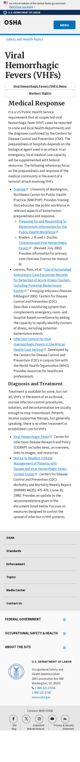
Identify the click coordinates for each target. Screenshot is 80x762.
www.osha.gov (41, 697)
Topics (11, 577)
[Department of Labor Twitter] (26, 719)
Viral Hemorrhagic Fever (31, 436)
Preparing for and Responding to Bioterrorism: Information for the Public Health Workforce (43, 226)
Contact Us (14, 603)
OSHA (12, 22)
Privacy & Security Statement (64, 727)
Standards (13, 551)
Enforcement (15, 564)
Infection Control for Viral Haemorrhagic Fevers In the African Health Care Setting (39, 344)
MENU (64, 25)
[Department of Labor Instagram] (39, 719)
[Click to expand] (40, 5)
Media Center (15, 590)
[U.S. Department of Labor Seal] (16, 671)
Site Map (14, 727)
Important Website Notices (35, 727)
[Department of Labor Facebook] (13, 719)
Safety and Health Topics (24, 39)
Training (19, 189)
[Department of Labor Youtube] (52, 719)
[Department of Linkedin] (65, 719)
